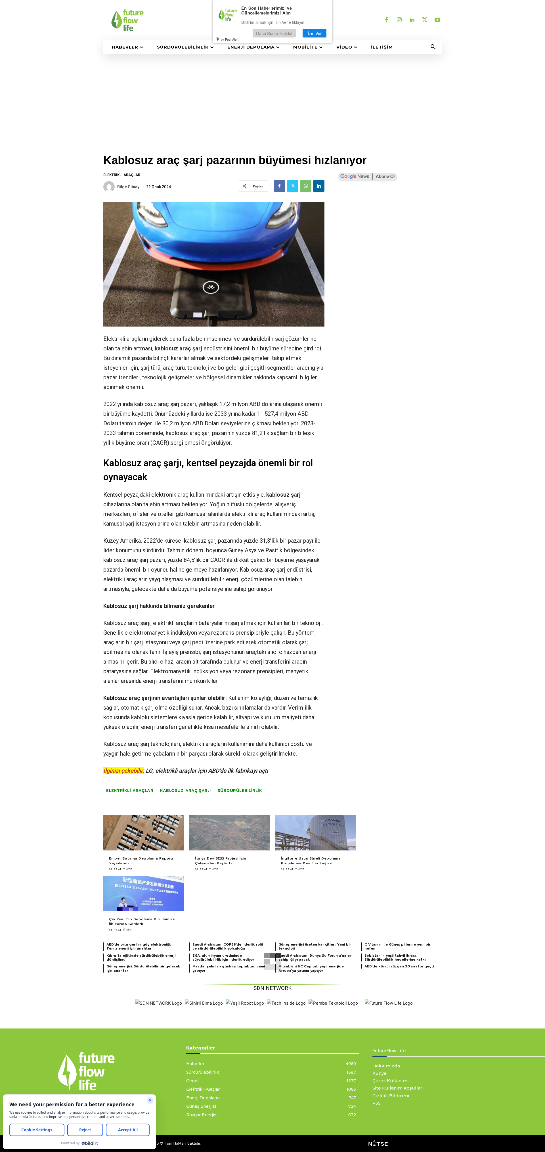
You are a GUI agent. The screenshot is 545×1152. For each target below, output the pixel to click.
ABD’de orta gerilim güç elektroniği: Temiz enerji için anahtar (138, 946)
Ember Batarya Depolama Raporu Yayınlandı (141, 861)
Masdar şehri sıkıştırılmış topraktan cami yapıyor (228, 968)
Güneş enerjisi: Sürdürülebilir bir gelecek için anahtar (143, 968)
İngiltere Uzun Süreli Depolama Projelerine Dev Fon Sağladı (311, 861)
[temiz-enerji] (184, 20)
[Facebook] (386, 20)
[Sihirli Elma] (204, 1003)
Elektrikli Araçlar (121, 175)
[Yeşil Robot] (245, 1003)
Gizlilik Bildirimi (390, 1095)
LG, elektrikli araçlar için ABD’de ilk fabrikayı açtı (207, 770)
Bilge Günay (128, 187)
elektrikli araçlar (129, 791)
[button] (433, 47)
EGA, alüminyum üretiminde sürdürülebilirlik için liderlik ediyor (223, 957)
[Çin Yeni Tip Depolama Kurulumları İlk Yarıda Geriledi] (143, 893)
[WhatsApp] (305, 186)
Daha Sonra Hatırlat (274, 33)
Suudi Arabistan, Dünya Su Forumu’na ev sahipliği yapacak (315, 957)
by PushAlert (229, 39)
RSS (376, 1103)
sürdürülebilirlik (240, 791)
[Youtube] (437, 20)
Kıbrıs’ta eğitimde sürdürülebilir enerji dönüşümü (140, 957)
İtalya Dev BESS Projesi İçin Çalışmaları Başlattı (220, 861)
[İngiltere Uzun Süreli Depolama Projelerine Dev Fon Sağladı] (315, 833)
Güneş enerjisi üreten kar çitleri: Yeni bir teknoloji (314, 946)
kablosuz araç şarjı (185, 791)
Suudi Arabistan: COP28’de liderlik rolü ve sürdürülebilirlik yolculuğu (227, 946)
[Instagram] (399, 20)
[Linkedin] (412, 20)
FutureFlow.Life (389, 1050)
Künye (379, 1073)
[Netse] (378, 1143)
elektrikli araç (248, 514)
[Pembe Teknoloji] (333, 1003)
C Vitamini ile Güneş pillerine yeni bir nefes (397, 946)
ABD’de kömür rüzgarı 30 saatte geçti (399, 966)
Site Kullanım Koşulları (398, 1088)
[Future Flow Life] (389, 1003)
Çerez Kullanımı (390, 1080)
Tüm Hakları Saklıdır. (182, 1143)
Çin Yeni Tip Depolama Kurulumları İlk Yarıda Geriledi (142, 922)
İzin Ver (315, 33)
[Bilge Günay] (109, 187)
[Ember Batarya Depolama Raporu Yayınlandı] (143, 833)
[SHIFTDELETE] (158, 1003)
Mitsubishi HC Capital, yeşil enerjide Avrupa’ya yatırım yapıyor (311, 968)
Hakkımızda (386, 1066)
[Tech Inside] (286, 1003)
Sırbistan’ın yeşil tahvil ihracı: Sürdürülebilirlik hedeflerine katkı (394, 957)
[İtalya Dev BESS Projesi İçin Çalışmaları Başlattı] (229, 833)
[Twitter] (424, 20)
